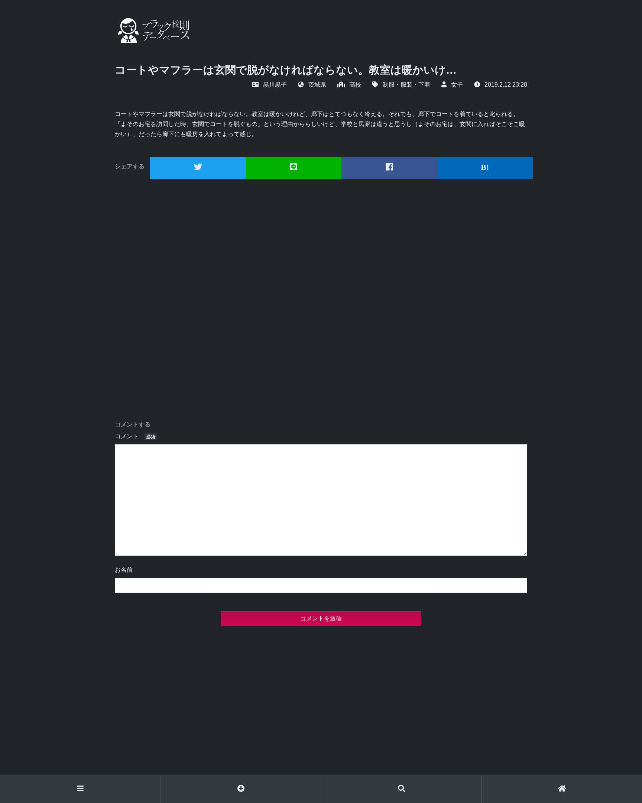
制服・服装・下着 (406, 84)
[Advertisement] (321, 300)
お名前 (124, 570)
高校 (355, 84)
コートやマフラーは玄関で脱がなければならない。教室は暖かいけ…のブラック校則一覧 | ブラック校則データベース (152, 30)
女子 (457, 84)
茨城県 (317, 84)
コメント (135, 436)
